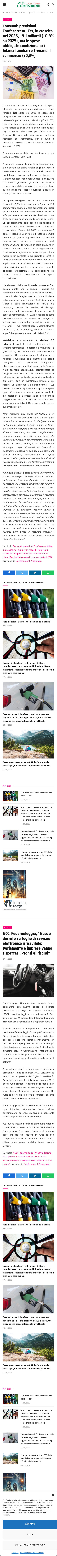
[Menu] (4, 4)
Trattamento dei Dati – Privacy (32, 1553)
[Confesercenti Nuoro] (28, 4)
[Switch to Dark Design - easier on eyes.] (48, 4)
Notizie (7, 20)
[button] (52, 1495)
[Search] (52, 4)
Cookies (15, 1553)
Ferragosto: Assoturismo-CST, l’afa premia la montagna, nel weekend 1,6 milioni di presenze (26, 763)
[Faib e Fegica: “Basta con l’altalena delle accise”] (28, 603)
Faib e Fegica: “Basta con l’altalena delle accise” (27, 622)
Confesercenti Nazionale (28, 561)
